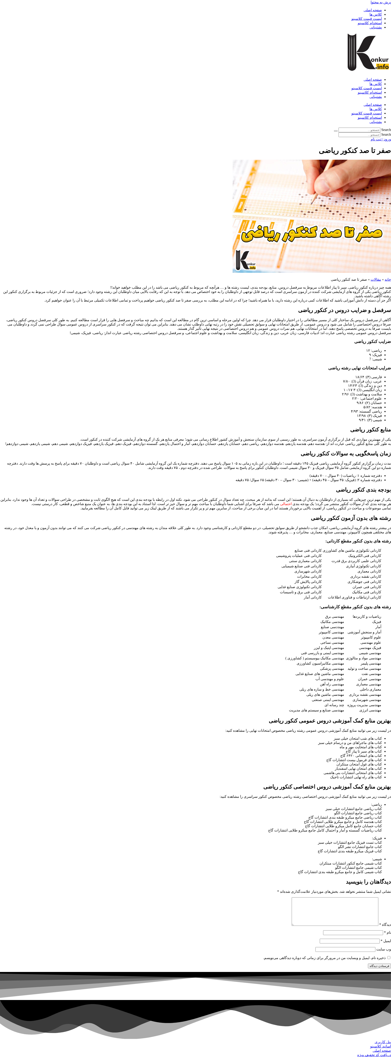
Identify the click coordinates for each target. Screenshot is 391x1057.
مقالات (376, 279)
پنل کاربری (383, 1042)
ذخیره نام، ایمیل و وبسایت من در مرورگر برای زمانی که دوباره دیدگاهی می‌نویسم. (324, 958)
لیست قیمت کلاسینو (366, 19)
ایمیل (386, 941)
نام (387, 932)
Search (386, 130)
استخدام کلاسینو (370, 23)
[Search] (336, 131)
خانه (388, 279)
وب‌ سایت (383, 949)
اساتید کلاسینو (380, 1046)
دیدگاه (385, 924)
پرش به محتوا (381, 2)
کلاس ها (376, 14)
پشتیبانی (376, 27)
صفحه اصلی (373, 10)
